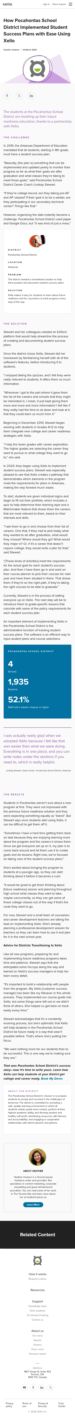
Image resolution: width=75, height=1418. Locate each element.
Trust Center (62, 1405)
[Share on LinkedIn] (31, 95)
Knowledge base (38, 1306)
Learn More (33, 1204)
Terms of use (26, 1405)
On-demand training (37, 1315)
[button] (70, 4)
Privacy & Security (43, 1405)
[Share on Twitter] (19, 95)
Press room (37, 1349)
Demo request (59, 4)
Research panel (37, 1354)
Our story (37, 1335)
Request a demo (37, 1279)
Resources (38, 1290)
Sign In (46, 4)
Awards (37, 1340)
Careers (37, 1344)
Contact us (37, 1319)
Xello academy (37, 1310)
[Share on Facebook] (6, 95)
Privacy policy (9, 1405)
